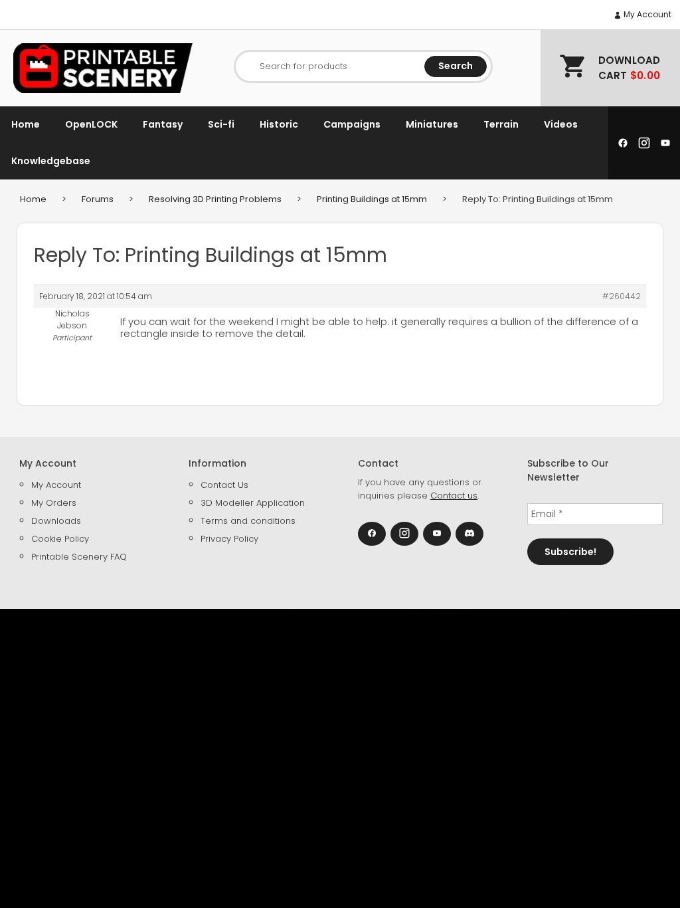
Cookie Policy (60, 538)
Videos (561, 124)
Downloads (56, 520)
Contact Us (224, 485)
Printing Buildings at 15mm (372, 199)
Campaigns (352, 124)
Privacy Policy (229, 538)
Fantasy (163, 124)
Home (25, 124)
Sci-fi (221, 124)
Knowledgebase (50, 161)
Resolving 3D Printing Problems (215, 199)
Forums (98, 199)
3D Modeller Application (253, 503)
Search (455, 65)
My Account (646, 14)
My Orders (53, 503)
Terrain (501, 124)
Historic (279, 124)
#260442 (621, 296)
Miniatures (432, 124)
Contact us (453, 495)
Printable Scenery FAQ (79, 556)
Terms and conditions (248, 520)
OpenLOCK (91, 124)
